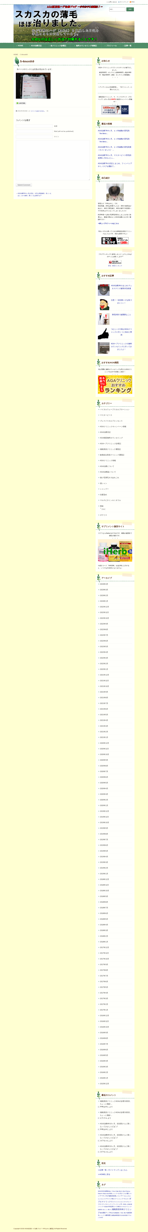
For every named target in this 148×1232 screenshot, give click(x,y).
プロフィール (111, 46)
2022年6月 (104, 641)
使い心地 (127, 1204)
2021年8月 (104, 698)
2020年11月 (104, 749)
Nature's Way (102, 1193)
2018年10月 (104, 891)
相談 (116, 1212)
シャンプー (104, 489)
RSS (133, 2)
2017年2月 (104, 1004)
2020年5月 (104, 783)
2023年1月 (104, 601)
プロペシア (108, 1204)
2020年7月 (104, 771)
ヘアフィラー (115, 1204)
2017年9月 (104, 964)
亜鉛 (101, 506)
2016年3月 (104, 1067)
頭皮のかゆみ (121, 1215)
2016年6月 (104, 1050)
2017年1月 (104, 1010)
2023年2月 (104, 595)
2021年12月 (104, 675)
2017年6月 (104, 981)
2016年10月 (104, 1027)
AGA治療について (107, 466)
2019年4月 (104, 857)
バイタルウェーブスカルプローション (115, 409)
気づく (110, 1209)
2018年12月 (104, 879)
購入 (110, 1215)
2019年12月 (104, 811)
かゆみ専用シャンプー (112, 1193)
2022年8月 (104, 629)
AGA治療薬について (108, 472)
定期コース (114, 1206)
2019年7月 (104, 840)
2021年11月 (104, 681)
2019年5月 (104, 851)
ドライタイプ (121, 1201)
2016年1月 (104, 1078)
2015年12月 (104, 1084)
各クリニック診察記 (58, 46)
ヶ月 (120, 1204)
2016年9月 (104, 1033)
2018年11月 (104, 885)
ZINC (104, 509)
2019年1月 (104, 874)
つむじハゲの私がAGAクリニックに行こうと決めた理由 (121, 332)
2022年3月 (104, 658)
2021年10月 (104, 686)
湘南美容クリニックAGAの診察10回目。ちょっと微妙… (116, 1102)
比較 (99, 1209)
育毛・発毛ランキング (115, 265)
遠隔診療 (114, 1215)
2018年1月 (104, 942)
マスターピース (106, 415)
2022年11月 (104, 612)
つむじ (125, 1196)
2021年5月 (104, 715)
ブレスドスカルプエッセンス (111, 421)
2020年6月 (104, 777)
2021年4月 (104, 720)
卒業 (109, 1206)
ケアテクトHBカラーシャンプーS (114, 1199)
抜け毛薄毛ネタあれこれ (109, 478)
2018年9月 (104, 896)
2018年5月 (104, 919)
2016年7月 (104, 1044)
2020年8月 (104, 766)
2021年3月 (104, 726)
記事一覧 (128, 46)
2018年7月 (104, 908)
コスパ (127, 1199)
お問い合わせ (112, 2)
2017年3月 (104, 998)
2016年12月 (104, 1015)
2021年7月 (104, 703)
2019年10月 (104, 822)
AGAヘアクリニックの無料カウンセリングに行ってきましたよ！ (121, 346)
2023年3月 (104, 590)
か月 (119, 1193)
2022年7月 (104, 635)
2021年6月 (104, 709)
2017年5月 (104, 987)
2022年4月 (104, 652)
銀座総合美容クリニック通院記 (112, 455)
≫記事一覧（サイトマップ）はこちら (112, 1170)
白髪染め (103, 495)
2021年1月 (104, 737)
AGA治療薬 (104, 1191)
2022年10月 (104, 618)
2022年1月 (104, 669)
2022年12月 (104, 607)
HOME (20, 46)
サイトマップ (124, 2)
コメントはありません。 (38, 111)
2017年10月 (104, 959)
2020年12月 (104, 743)
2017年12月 (104, 947)
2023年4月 (104, 584)
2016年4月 (104, 1061)
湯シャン (103, 483)
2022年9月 (104, 624)
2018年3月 (104, 930)
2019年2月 (104, 868)
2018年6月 (104, 913)
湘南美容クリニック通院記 (110, 449)
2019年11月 (104, 817)
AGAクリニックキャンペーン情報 (113, 426)
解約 (107, 1215)
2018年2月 (104, 936)
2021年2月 (104, 732)
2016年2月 (104, 1072)
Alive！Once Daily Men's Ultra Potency (119, 1191)
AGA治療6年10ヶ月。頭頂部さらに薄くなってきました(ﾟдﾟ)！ (115, 1125)
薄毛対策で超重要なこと (121, 315)
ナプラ (127, 1202)
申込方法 (112, 1212)
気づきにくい (104, 1209)
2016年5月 (104, 1055)
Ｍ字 (101, 1217)
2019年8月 (104, 834)
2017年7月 (104, 976)
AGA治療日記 (36, 46)
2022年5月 (104, 646)
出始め (106, 1206)
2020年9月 (104, 760)
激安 (101, 1212)
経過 (129, 1213)
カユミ (102, 1199)
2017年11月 (104, 953)
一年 (123, 1204)
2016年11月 (104, 1021)
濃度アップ (106, 1213)
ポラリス (103, 515)
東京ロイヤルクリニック (125, 1206)
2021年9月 (104, 692)
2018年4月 (104, 925)
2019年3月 (104, 862)
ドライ (115, 1202)
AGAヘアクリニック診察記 (110, 444)
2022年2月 (104, 664)
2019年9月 (104, 828)
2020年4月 (104, 788)
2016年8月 (104, 1038)
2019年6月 (104, 845)
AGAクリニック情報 (108, 460)
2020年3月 (104, 794)
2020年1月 (104, 805)
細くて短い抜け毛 (123, 1212)
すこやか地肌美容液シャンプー (112, 1196)
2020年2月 (104, 800)
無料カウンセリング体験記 (86, 46)
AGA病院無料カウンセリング (111, 438)
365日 (99, 1191)
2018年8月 (104, 902)
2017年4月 (104, 993)
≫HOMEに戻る (104, 1174)
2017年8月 (104, 970)
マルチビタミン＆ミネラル (110, 500)
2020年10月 (104, 754)
